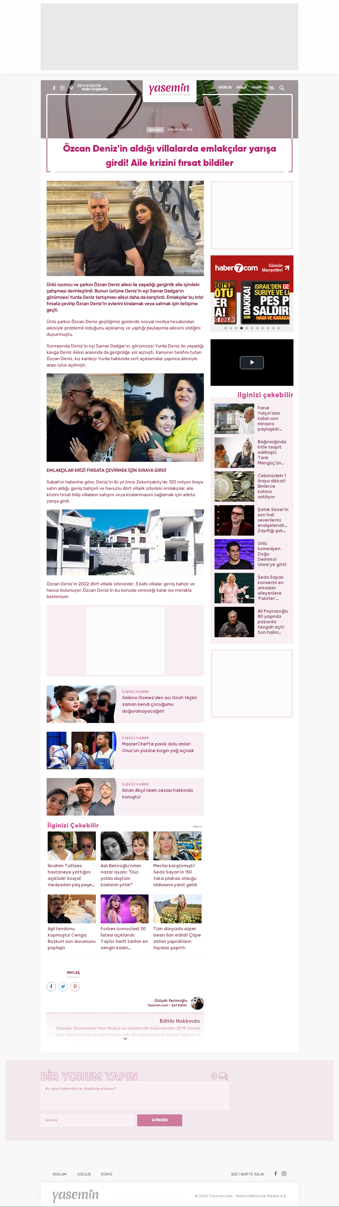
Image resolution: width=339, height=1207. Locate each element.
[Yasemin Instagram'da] (62, 88)
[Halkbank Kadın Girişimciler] (92, 88)
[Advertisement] (125, 640)
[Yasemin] (170, 91)
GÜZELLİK (225, 87)
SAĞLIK (241, 87)
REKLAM (60, 1174)
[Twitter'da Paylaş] (63, 986)
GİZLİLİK (84, 1174)
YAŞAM (256, 87)
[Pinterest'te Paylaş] (75, 986)
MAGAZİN (155, 129)
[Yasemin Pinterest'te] (71, 88)
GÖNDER (160, 1120)
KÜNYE (107, 1174)
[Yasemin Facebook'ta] (54, 88)
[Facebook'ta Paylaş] (51, 986)
